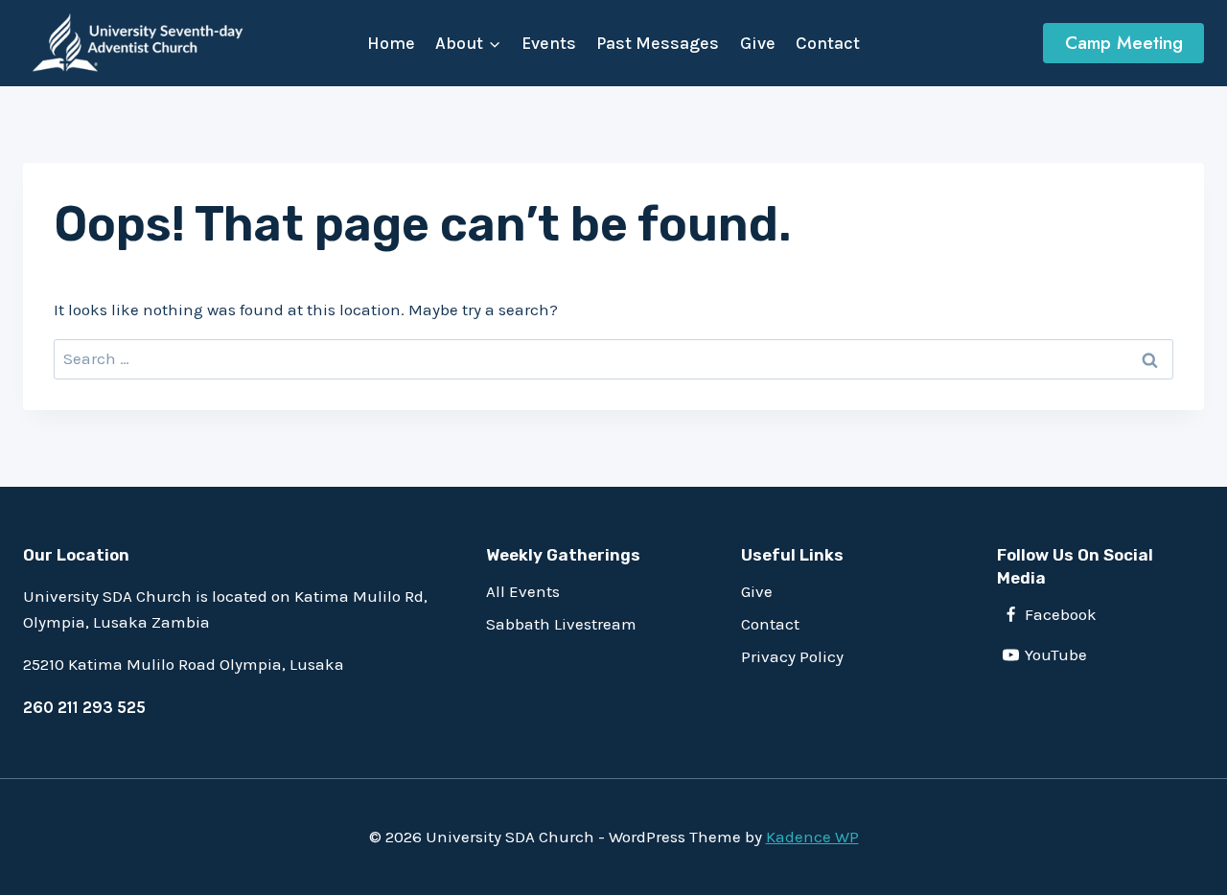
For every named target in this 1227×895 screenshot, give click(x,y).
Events (548, 43)
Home (391, 43)
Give (758, 43)
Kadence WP (812, 836)
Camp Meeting (1124, 43)
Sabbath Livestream (561, 623)
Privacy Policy (792, 656)
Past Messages (657, 43)
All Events (523, 591)
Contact (828, 43)
